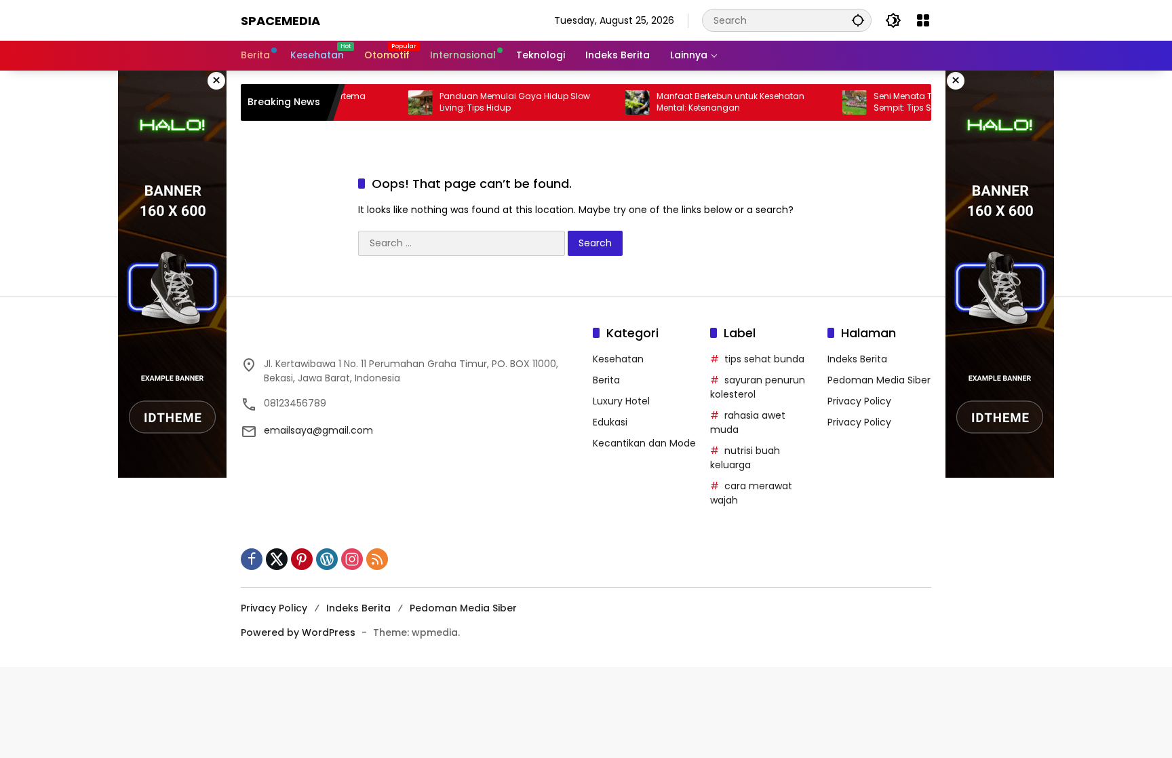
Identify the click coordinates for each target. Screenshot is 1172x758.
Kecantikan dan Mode (644, 443)
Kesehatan (618, 359)
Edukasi (610, 422)
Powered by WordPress (298, 632)
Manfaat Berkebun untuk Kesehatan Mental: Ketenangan (711, 102)
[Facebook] (251, 559)
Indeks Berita (857, 359)
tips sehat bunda (764, 359)
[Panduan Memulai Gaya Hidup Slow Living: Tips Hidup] (401, 102)
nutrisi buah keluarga (745, 458)
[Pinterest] (302, 559)
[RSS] (377, 559)
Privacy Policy (859, 401)
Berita (606, 380)
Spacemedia (280, 20)
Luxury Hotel (621, 401)
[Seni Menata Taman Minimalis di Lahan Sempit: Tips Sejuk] (835, 102)
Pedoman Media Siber (879, 380)
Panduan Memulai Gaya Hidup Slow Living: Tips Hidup (496, 102)
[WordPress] (327, 559)
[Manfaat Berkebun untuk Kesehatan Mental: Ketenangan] (618, 102)
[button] (858, 20)
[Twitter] (277, 559)
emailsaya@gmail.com (318, 430)
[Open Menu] (923, 20)
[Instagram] (352, 559)
